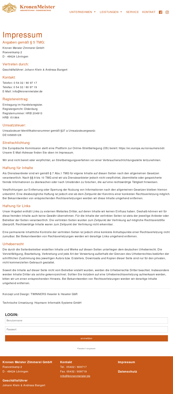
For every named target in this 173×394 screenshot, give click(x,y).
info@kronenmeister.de (75, 376)
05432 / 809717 (76, 367)
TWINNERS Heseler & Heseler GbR (54, 294)
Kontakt (149, 12)
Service (132, 12)
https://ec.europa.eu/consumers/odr (141, 148)
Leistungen (109, 12)
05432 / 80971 (76, 371)
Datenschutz (127, 371)
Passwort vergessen (86, 348)
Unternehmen (80, 12)
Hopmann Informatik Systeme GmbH (58, 303)
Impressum (126, 362)
